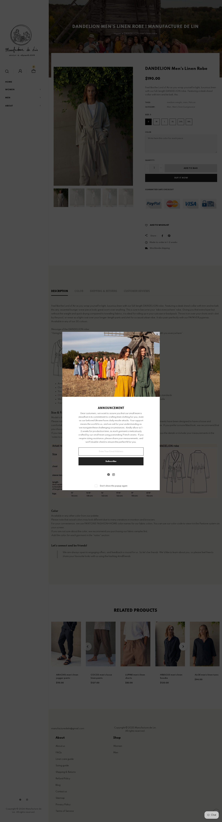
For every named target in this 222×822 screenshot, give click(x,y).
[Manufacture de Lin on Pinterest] (108, 475)
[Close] (157, 334)
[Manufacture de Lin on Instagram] (113, 475)
